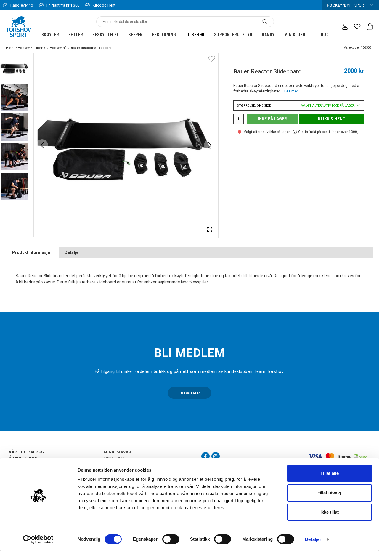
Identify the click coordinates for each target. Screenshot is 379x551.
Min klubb (295, 34)
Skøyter (50, 34)
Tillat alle (329, 473)
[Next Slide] (210, 145)
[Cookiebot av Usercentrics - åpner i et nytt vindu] (38, 539)
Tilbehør (195, 34)
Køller (75, 34)
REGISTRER (189, 393)
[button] (15, 68)
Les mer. (291, 91)
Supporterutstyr (233, 34)
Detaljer (313, 539)
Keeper (136, 34)
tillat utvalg (329, 492)
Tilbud (322, 34)
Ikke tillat (329, 512)
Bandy (268, 34)
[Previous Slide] (42, 145)
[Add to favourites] (211, 58)
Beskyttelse (105, 34)
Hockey (24, 48)
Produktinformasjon (32, 252)
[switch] (170, 539)
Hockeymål (59, 48)
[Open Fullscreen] (210, 229)
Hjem (10, 48)
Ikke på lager (272, 118)
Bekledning (164, 34)
